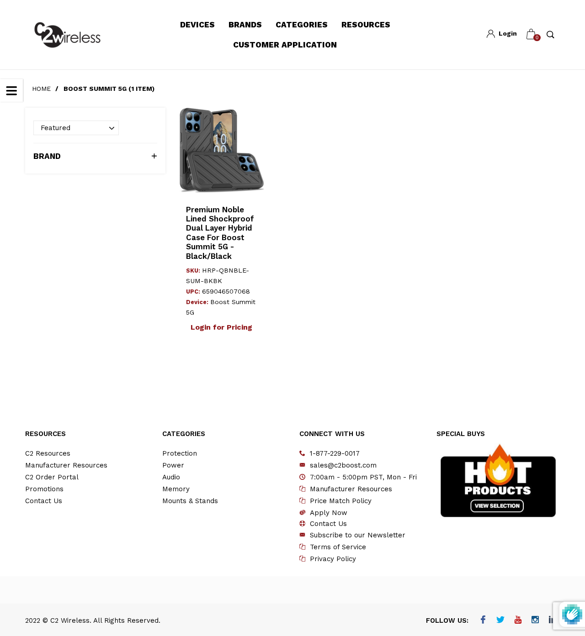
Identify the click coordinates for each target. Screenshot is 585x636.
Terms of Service (338, 547)
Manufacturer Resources (66, 465)
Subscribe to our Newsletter (357, 535)
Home (41, 88)
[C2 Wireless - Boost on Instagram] (534, 620)
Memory (176, 489)
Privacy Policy (333, 559)
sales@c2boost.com (343, 465)
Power (173, 465)
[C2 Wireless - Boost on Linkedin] (552, 620)
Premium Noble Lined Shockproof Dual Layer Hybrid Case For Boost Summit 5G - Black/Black (220, 233)
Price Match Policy (341, 501)
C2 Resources (47, 453)
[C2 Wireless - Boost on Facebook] (482, 620)
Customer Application (285, 44)
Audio (171, 477)
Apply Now (328, 513)
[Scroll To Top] (559, 592)
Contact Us (43, 501)
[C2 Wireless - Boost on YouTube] (517, 620)
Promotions (44, 489)
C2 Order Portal (52, 477)
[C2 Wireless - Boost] (67, 35)
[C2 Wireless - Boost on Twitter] (500, 620)
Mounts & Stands (190, 501)
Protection (179, 453)
